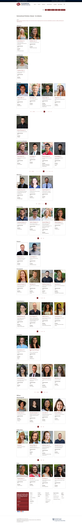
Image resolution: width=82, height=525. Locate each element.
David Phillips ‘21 (58, 156)
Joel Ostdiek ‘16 (33, 156)
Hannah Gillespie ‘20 (46, 222)
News (62, 496)
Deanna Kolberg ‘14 (58, 412)
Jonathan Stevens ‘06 (21, 189)
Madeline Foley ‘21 (33, 40)
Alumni (39, 496)
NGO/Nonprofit (61, 20)
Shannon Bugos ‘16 (33, 445)
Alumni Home (63, 9)
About (35, 4)
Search (64, 4)
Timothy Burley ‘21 (20, 478)
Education (36, 20)
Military (58, 20)
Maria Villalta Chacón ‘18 (59, 478)
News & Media (60, 4)
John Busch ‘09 (32, 284)
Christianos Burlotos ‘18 (21, 222)
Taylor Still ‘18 (32, 189)
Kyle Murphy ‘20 (33, 97)
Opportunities (49, 4)
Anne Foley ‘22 (57, 284)
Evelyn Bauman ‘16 (20, 40)
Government (45, 20)
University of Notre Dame (24, 518)
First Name (19, 497)
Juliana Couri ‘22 (45, 316)
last (51, 111)
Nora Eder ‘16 (32, 478)
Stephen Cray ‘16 (20, 256)
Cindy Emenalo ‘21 (58, 316)
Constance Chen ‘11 (21, 70)
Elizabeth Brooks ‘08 (21, 316)
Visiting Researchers (56, 496)
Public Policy (18, 21)
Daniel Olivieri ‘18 (20, 156)
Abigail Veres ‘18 (58, 97)
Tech (21, 21)
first (31, 111)
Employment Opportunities (32, 501)
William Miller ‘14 (20, 97)
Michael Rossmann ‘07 (21, 130)
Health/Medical (50, 20)
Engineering (39, 20)
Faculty (46, 498)
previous (34, 111)
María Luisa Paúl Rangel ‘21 (34, 350)
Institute (31, 494)
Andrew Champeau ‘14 (34, 222)
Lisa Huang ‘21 (45, 478)
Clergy (27, 20)
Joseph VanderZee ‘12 (46, 189)
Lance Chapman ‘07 (33, 316)
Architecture (21, 20)
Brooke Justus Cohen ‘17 (46, 378)
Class (59, 9)
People (39, 4)
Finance (42, 20)
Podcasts (63, 497)
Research (43, 4)
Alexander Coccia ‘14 (59, 445)
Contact (31, 496)
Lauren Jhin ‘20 (45, 412)
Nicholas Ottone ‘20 (46, 156)
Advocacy (18, 20)
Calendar (55, 4)
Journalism (53, 20)
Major (56, 9)
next (49, 111)
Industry (53, 9)
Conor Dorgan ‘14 (33, 256)
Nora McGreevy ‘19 (20, 349)
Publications (47, 496)
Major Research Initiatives (48, 495)
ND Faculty (54, 494)
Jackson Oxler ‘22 (45, 97)
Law (56, 20)
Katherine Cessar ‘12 (46, 445)
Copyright (18, 518)
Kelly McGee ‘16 (58, 378)
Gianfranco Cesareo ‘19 (46, 284)
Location (49, 9)
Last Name (19, 501)
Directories (39, 494)
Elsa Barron (19, 445)
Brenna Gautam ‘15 (20, 378)
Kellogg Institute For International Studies (22, 519)
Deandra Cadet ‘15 (20, 412)
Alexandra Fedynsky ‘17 (34, 412)
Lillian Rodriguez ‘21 (59, 222)
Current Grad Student (31, 20)
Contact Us (27, 520)
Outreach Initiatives (32, 497)
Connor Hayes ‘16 (33, 378)
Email (18, 504)
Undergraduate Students (48, 502)
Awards (31, 499)
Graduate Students (56, 497)
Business (24, 20)
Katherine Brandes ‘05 (21, 284)
